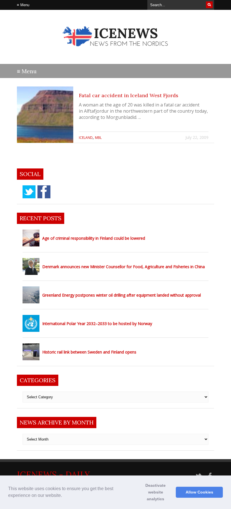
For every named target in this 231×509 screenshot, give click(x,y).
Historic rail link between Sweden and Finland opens (89, 352)
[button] (64, 496)
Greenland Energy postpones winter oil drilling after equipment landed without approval (121, 295)
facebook (43, 191)
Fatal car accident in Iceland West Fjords (128, 95)
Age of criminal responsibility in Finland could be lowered (93, 238)
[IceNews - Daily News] (115, 51)
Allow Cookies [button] (199, 492)
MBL (98, 137)
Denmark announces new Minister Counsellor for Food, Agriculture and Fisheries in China (123, 266)
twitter (29, 191)
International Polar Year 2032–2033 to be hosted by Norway (97, 323)
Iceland (86, 137)
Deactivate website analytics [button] (155, 492)
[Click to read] (45, 114)
